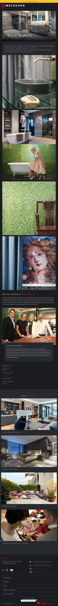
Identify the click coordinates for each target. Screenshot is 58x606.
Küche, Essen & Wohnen (6, 369)
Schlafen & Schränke (7, 373)
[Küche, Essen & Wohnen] (29, 414)
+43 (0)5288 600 (37, 568)
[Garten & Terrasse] (29, 488)
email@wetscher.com (38, 572)
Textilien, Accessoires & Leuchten (8, 382)
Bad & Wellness (6, 376)
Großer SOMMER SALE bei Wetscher (30, 1)
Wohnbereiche (6, 365)
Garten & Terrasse (6, 378)
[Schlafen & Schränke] (29, 451)
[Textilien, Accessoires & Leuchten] (29, 525)
